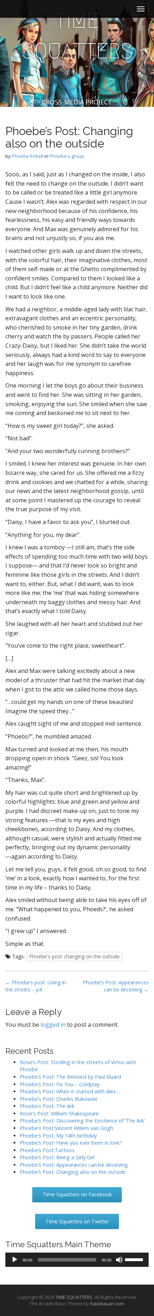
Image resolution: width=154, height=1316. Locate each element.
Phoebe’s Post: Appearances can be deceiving (74, 1164)
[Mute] (119, 1259)
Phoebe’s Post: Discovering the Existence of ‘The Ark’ (82, 1120)
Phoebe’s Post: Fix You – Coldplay (60, 1084)
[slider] (135, 1259)
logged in (53, 1025)
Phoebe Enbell (27, 156)
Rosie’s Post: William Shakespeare (59, 1113)
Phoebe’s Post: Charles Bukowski (58, 1098)
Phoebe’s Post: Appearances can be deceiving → (116, 986)
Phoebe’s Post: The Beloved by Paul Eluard (70, 1076)
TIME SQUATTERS (77, 36)
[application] (77, 1260)
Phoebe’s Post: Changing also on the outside (73, 1172)
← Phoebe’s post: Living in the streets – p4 (35, 986)
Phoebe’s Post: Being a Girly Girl (57, 1157)
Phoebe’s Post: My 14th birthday (58, 1135)
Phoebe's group (66, 156)
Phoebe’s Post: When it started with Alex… (70, 1091)
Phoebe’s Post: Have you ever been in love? (71, 1142)
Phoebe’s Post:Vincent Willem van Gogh (66, 1128)
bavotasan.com (107, 1303)
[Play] (14, 1259)
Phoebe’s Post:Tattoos (47, 1150)
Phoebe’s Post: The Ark (47, 1106)
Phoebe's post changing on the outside (74, 956)
